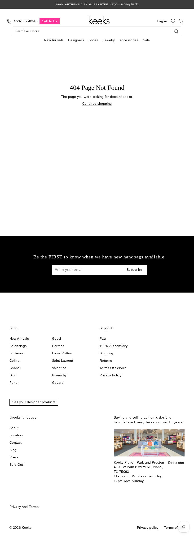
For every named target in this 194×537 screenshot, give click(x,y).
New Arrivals (53, 40)
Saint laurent (62, 360)
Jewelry (109, 40)
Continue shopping (97, 103)
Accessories (128, 40)
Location (16, 435)
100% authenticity (114, 346)
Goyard (58, 382)
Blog (12, 450)
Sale (146, 40)
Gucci (56, 338)
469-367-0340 (26, 21)
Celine (14, 360)
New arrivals (19, 338)
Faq (103, 338)
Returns (106, 360)
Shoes (93, 40)
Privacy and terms (24, 507)
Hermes (58, 346)
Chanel (15, 368)
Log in (162, 21)
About (14, 428)
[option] (97, 4)
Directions (176, 463)
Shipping (106, 353)
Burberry (16, 353)
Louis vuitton (62, 353)
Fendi (13, 382)
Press (13, 457)
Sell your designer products (33, 402)
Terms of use (174, 527)
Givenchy (59, 375)
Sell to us (49, 21)
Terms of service (113, 368)
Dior (12, 375)
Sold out (16, 464)
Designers (76, 40)
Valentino (59, 368)
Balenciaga (18, 346)
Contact (15, 442)
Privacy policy (110, 375)
